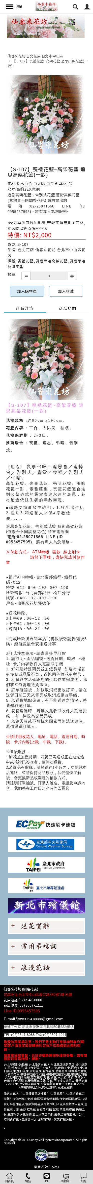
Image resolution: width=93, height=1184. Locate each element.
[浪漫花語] (46, 967)
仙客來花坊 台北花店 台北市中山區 (35, 55)
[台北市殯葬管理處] (46, 884)
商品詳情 (25, 308)
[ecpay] (46, 823)
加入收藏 (66, 291)
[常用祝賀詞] (46, 925)
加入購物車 (27, 291)
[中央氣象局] (46, 844)
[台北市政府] (46, 864)
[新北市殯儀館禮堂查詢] (46, 905)
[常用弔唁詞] (46, 946)
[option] (46, 25)
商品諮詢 (68, 308)
